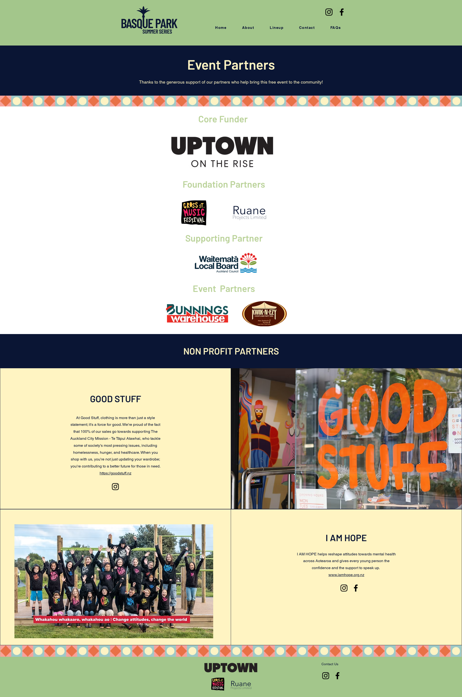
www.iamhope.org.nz (346, 574)
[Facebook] (341, 12)
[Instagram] (329, 12)
